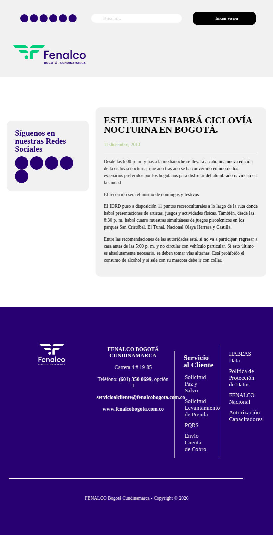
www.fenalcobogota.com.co (133, 409)
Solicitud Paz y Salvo (195, 384)
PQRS (191, 425)
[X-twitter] (34, 18)
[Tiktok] (53, 18)
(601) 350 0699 (135, 379)
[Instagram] (44, 18)
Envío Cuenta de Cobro (195, 442)
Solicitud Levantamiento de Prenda (199, 408)
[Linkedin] (73, 18)
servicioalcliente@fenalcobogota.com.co (141, 397)
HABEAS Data (240, 357)
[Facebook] (24, 18)
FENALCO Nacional (241, 398)
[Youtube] (63, 18)
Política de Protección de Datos (241, 378)
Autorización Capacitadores (243, 415)
